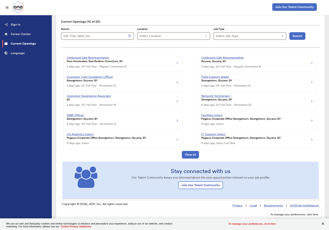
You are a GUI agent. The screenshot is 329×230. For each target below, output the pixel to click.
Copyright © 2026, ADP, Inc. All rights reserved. (95, 204)
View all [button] (190, 154)
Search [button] (297, 36)
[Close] (323, 224)
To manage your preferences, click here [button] (294, 214)
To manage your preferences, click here (252, 223)
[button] (130, 36)
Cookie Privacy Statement (76, 226)
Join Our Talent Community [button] (294, 7)
